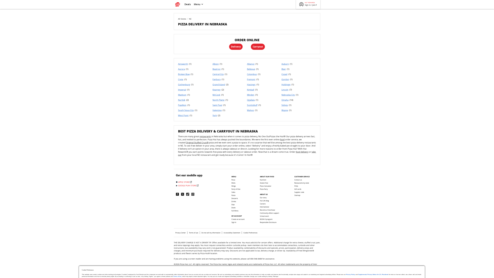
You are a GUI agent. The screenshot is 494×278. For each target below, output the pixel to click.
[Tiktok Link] (188, 194)
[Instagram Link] (193, 194)
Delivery (236, 46)
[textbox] (247, 147)
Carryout (258, 46)
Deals (187, 4)
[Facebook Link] (178, 194)
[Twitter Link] (183, 194)
